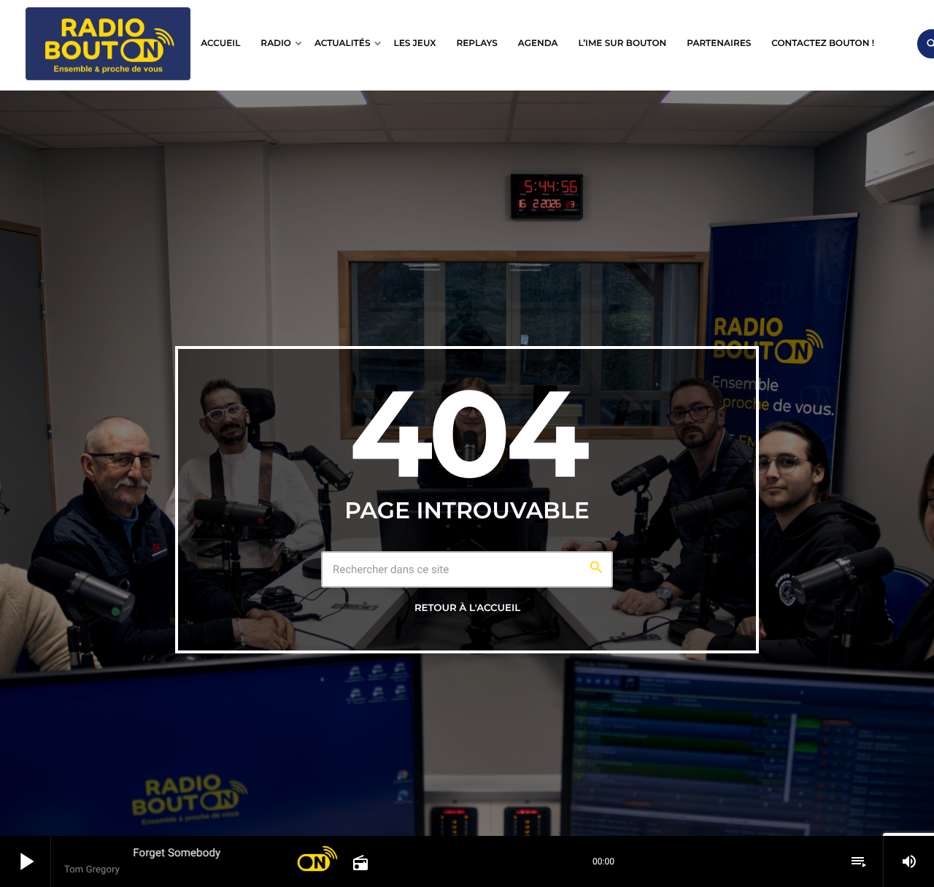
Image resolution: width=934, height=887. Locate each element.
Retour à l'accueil (467, 608)
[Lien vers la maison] (108, 43)
